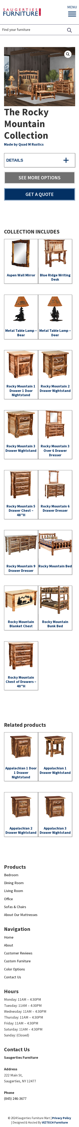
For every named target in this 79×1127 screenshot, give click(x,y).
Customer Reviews (18, 953)
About (8, 945)
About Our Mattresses (20, 914)
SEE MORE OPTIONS (39, 177)
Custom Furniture (17, 961)
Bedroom (11, 875)
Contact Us (12, 977)
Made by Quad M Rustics (24, 144)
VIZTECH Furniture (55, 1122)
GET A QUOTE (40, 194)
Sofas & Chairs (15, 906)
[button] (68, 54)
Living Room (13, 890)
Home (8, 937)
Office (8, 899)
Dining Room (14, 882)
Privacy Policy (61, 1118)
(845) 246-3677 (15, 1098)
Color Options (14, 969)
